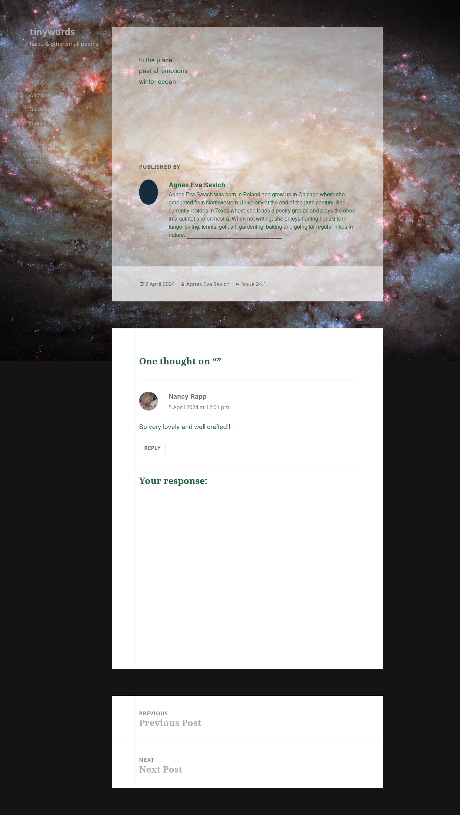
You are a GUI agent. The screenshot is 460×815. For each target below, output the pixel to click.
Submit (38, 123)
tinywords (52, 31)
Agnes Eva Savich (208, 284)
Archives (40, 95)
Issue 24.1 (253, 284)
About (37, 81)
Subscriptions (46, 109)
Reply (152, 448)
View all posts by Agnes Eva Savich (230, 234)
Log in (37, 160)
